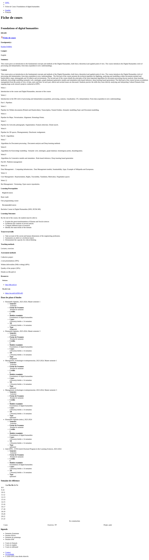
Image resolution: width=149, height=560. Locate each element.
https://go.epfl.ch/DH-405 (14, 293)
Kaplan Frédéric (6, 47)
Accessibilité (9, 554)
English (7, 10)
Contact (8, 552)
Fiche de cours (9, 38)
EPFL (7, 3)
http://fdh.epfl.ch (11, 285)
